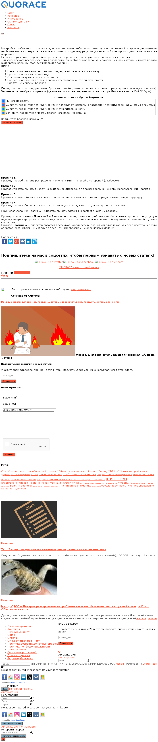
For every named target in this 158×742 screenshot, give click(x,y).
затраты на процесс (75, 480)
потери (122, 482)
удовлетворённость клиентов (119, 485)
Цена (99, 475)
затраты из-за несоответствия (23, 480)
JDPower (62, 471)
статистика (69, 485)
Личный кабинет (18, 632)
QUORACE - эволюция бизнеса (79, 267)
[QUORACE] (23, 7)
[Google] (16, 243)
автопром (121, 475)
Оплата (12, 637)
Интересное (15, 18)
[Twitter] (10, 243)
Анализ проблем (133, 471)
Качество (13, 15)
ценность (20, 488)
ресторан (27, 485)
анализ (129, 475)
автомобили (109, 474)
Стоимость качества (81, 474)
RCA (120, 471)
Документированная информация (15, 475)
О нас (11, 24)
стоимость (96, 486)
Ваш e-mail (10, 403)
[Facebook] (4, 243)
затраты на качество (52, 479)
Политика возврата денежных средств (32, 643)
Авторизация (10, 692)
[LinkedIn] (28, 243)
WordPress (150, 663)
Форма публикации (20, 658)
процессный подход (144, 483)
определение (111, 483)
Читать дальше (146, 618)
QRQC (112, 471)
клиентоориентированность (18, 482)
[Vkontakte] (22, 243)
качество (116, 478)
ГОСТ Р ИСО (149, 472)
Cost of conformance (13, 471)
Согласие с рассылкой (22, 652)
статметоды (84, 485)
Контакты (13, 27)
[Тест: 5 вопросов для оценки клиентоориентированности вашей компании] (29, 536)
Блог (10, 12)
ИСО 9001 (34, 475)
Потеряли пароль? (21, 688)
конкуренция (52, 482)
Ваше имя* (10, 397)
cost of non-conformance (42, 471)
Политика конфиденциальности (28, 646)
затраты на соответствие (94, 480)
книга (40, 482)
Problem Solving (97, 471)
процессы (5, 486)
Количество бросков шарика (20, 119)
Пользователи (16, 649)
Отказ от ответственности (24, 640)
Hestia (120, 663)
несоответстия (99, 483)
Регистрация (67, 657)
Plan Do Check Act (79, 472)
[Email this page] (34, 243)
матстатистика (70, 482)
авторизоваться (81, 289)
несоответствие (86, 483)
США (65, 475)
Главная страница (19, 626)
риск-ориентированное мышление (47, 486)
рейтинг (15, 485)
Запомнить (12, 685)
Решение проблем (50, 474)
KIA (70, 472)
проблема (131, 483)
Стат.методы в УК (18, 21)
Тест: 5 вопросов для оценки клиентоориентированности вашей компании (53, 549)
